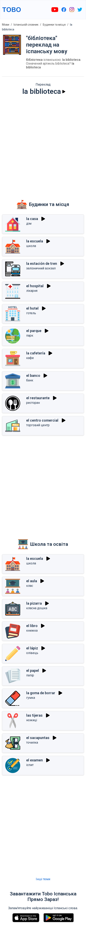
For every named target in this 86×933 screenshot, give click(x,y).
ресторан (33, 403)
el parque (33, 331)
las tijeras (34, 715)
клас (29, 586)
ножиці (31, 720)
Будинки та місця (54, 24)
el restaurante (38, 398)
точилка (32, 742)
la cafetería (35, 353)
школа (31, 246)
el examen (34, 760)
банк (29, 380)
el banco (33, 375)
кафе (30, 358)
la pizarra (34, 603)
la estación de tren (41, 263)
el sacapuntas (37, 738)
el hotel (32, 308)
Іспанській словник (26, 24)
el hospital (35, 286)
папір (30, 675)
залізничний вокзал (41, 268)
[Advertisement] (43, 145)
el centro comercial (42, 420)
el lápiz (32, 648)
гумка (30, 698)
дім (28, 223)
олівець (32, 653)
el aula (31, 581)
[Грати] (64, 91)
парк (29, 335)
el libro (32, 626)
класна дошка (36, 608)
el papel (32, 670)
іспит (30, 765)
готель (31, 313)
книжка (32, 630)
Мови (5, 24)
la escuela (34, 241)
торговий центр (38, 425)
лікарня (31, 291)
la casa (32, 219)
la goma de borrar (40, 693)
